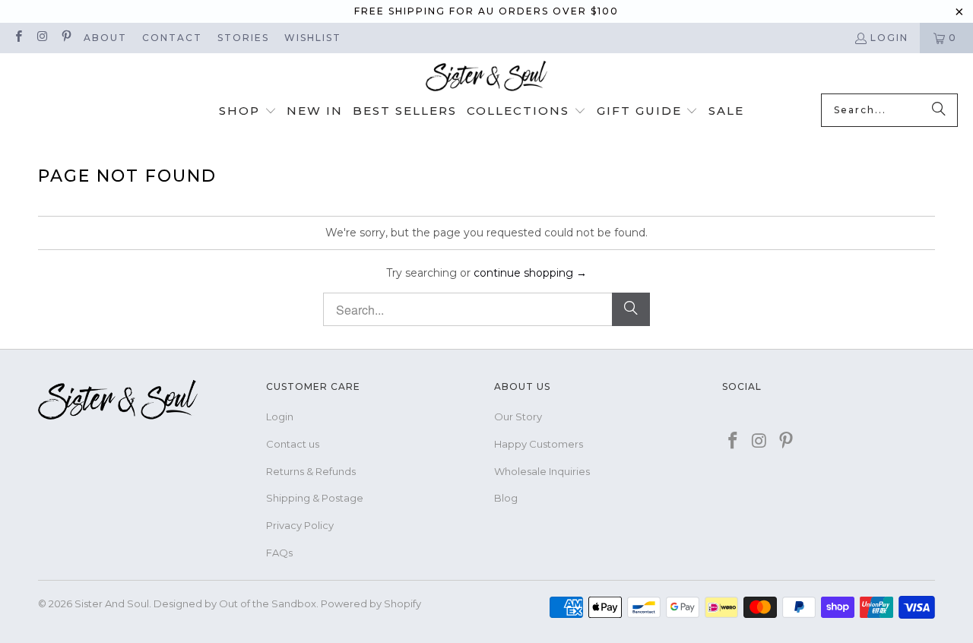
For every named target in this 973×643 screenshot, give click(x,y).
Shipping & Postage (314, 498)
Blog (506, 498)
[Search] (939, 110)
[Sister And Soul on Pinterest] (65, 37)
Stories (243, 37)
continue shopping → (530, 273)
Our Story (518, 416)
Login (889, 37)
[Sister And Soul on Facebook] (17, 37)
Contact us (292, 444)
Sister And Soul (111, 603)
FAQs (279, 552)
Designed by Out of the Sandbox (235, 603)
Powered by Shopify (371, 603)
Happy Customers (538, 444)
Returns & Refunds (311, 471)
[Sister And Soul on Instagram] (41, 37)
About (105, 37)
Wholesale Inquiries (542, 471)
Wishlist (312, 37)
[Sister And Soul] (486, 77)
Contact (172, 37)
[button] (248, 111)
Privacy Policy (300, 525)
